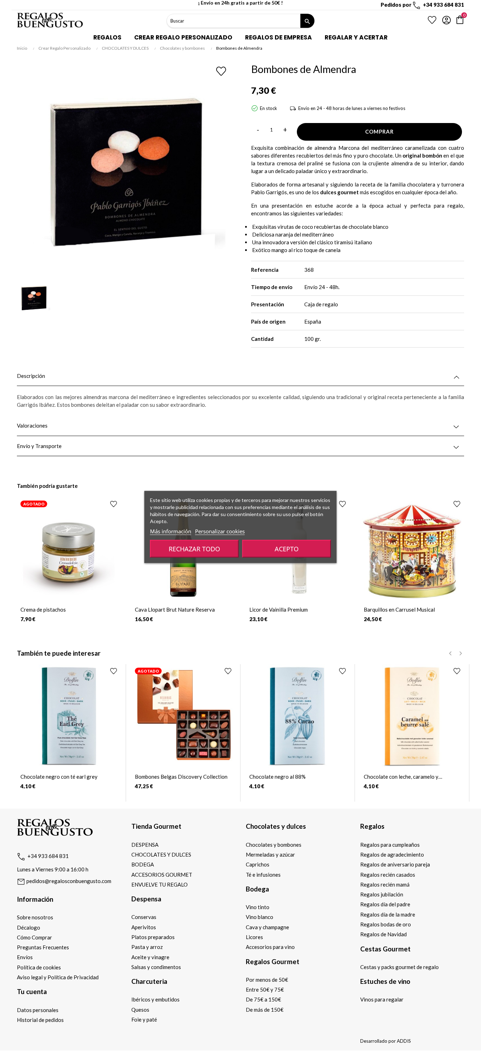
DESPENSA (144, 844)
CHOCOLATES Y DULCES (161, 854)
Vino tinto (257, 907)
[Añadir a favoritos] (221, 71)
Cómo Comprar (34, 937)
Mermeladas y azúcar (270, 854)
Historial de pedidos (40, 1020)
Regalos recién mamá (385, 884)
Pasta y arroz (147, 947)
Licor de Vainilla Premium (278, 609)
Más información (170, 531)
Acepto (287, 549)
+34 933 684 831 (48, 856)
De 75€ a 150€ (263, 999)
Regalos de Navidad (383, 934)
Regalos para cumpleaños (390, 844)
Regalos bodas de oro (385, 924)
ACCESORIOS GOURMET (161, 874)
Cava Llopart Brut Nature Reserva (175, 609)
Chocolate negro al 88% (277, 776)
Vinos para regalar (382, 999)
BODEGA (142, 864)
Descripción (31, 376)
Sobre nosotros (35, 917)
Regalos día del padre (385, 904)
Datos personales (37, 1010)
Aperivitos (143, 927)
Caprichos (257, 864)
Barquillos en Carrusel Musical (399, 609)
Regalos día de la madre (387, 914)
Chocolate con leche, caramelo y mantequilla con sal (401, 776)
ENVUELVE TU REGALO (159, 884)
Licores (254, 937)
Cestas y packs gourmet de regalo (399, 967)
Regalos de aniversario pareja (395, 864)
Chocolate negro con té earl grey (59, 776)
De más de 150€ (264, 1009)
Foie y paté (144, 1019)
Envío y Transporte (39, 446)
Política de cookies (39, 967)
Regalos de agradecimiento (392, 854)
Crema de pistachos (43, 609)
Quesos (140, 1009)
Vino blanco (259, 917)
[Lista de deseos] (432, 20)
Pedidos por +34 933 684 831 (422, 4)
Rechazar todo (194, 549)
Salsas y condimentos (156, 967)
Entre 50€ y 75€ (265, 989)
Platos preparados (153, 937)
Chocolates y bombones (273, 844)
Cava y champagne (267, 927)
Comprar (379, 131)
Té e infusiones (263, 874)
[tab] (240, 376)
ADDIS (404, 1041)
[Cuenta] (446, 20)
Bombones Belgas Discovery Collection (181, 776)
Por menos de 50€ (267, 979)
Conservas (143, 917)
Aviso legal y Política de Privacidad (58, 977)
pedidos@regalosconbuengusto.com (68, 881)
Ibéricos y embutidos (155, 999)
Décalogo (28, 927)
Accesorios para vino (270, 947)
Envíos (25, 957)
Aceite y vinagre (150, 957)
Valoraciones (32, 426)
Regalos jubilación (381, 894)
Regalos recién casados (387, 874)
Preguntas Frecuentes (43, 947)
